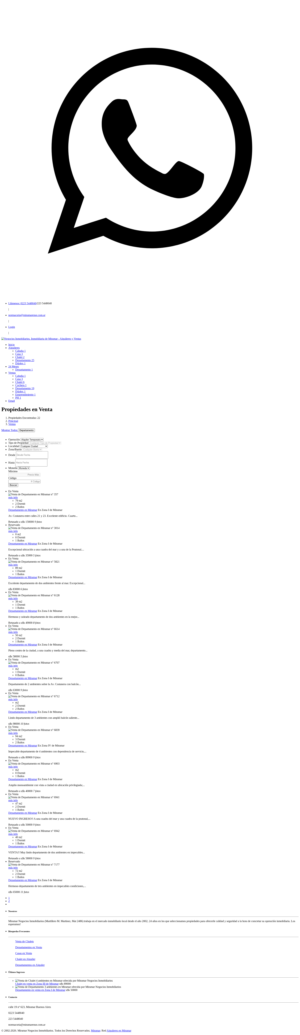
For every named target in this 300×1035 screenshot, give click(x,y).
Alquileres (14, 347)
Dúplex (20, 363)
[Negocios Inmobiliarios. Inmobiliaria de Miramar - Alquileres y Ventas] (41, 338)
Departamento (24, 360)
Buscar (13, 485)
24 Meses (13, 366)
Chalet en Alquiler (25, 959)
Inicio (11, 344)
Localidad (13, 446)
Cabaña (20, 350)
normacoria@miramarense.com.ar (26, 315)
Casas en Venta (23, 953)
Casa (19, 354)
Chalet (19, 357)
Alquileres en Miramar (119, 1030)
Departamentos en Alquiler (30, 965)
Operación (14, 439)
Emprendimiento (25, 394)
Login (11, 326)
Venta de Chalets (24, 941)
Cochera (21, 385)
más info (13, 497)
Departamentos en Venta (28, 947)
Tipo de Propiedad (18, 442)
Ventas (12, 372)
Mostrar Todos (9, 430)
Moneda (12, 467)
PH (18, 397)
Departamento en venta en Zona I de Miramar (40, 990)
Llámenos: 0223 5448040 (22, 303)
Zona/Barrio (15, 449)
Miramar (95, 1030)
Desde (11, 454)
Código (12, 478)
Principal (13, 420)
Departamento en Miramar (22, 509)
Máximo (13, 471)
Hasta (11, 462)
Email (11, 400)
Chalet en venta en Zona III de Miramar (37, 983)
